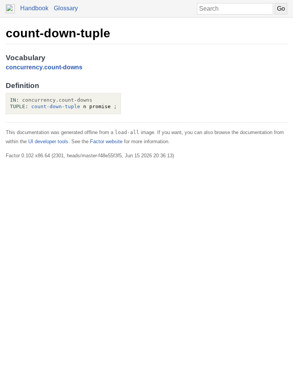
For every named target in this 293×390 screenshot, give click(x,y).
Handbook (34, 8)
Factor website (106, 141)
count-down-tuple (58, 33)
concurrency (24, 67)
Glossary (66, 8)
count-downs (63, 67)
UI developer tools (48, 141)
